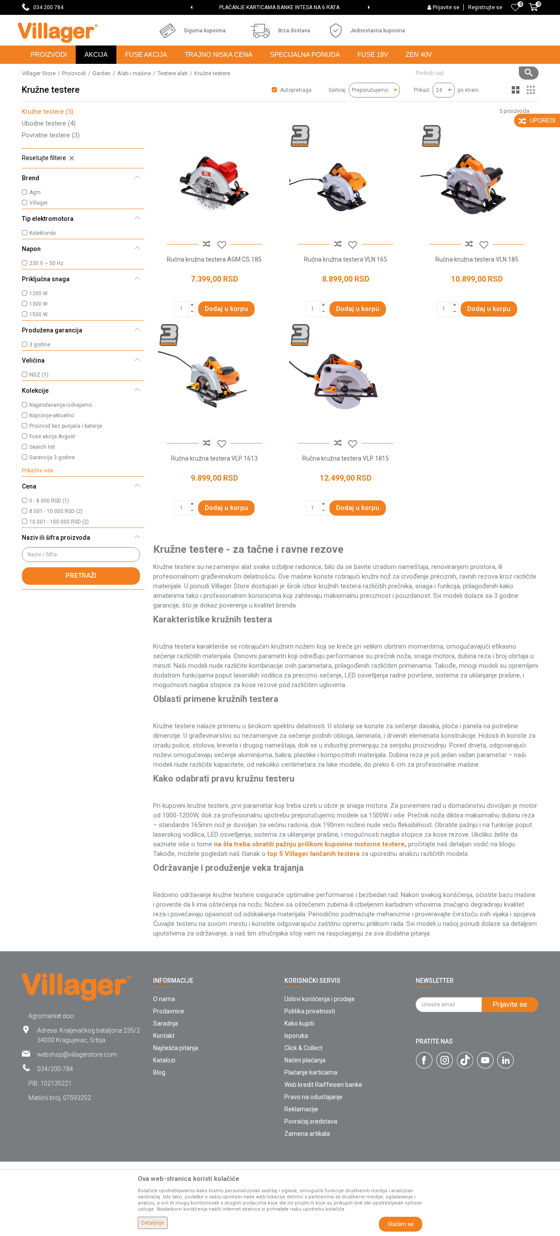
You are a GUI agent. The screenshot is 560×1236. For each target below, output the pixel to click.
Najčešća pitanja (175, 1047)
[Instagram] (444, 1060)
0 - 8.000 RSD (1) (49, 501)
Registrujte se (485, 7)
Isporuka (296, 1035)
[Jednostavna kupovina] (336, 30)
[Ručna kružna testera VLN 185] (476, 181)
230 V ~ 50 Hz (46, 263)
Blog (159, 1072)
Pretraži (81, 576)
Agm (35, 192)
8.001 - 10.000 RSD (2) (56, 511)
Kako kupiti (299, 1023)
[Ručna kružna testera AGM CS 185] (214, 181)
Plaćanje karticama (310, 1072)
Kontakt (164, 1035)
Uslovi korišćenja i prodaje (319, 998)
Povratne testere (51, 135)
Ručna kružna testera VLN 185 (476, 259)
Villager (38, 203)
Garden (101, 73)
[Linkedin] (505, 1060)
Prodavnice (168, 1011)
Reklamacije (301, 1109)
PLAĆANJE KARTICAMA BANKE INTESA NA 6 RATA (279, 7)
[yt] (485, 1060)
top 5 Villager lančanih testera (313, 854)
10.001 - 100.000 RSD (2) (59, 522)
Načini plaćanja (305, 1060)
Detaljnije (152, 1223)
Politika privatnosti (309, 1011)
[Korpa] (533, 12)
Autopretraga (296, 90)
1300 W (38, 304)
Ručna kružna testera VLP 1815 (345, 458)
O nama (164, 998)
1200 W (38, 293)
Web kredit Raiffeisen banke (323, 1084)
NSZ (39, 374)
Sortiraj (337, 90)
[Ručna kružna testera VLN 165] (345, 181)
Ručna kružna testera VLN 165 (345, 259)
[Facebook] (424, 1060)
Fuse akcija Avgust (52, 436)
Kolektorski (42, 233)
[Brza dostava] (260, 31)
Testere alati (173, 73)
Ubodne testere (49, 123)
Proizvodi (74, 73)
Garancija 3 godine (52, 457)
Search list (42, 447)
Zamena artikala (307, 1133)
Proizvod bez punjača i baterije (65, 426)
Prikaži (422, 90)
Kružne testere (48, 111)
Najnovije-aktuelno (51, 415)
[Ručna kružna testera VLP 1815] (345, 380)
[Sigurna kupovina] (167, 30)
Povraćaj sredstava (310, 1121)
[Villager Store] (58, 32)
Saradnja (165, 1023)
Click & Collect (303, 1047)
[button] (473, 73)
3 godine (39, 345)
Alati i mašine (134, 73)
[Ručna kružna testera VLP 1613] (214, 380)
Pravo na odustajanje (313, 1096)
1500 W (38, 314)
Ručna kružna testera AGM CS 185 (214, 259)
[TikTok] (465, 1060)
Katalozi (164, 1060)
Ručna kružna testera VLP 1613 (214, 458)
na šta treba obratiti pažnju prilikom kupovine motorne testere (309, 844)
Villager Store (39, 73)
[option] (280, 7)
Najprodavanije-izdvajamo (60, 405)
